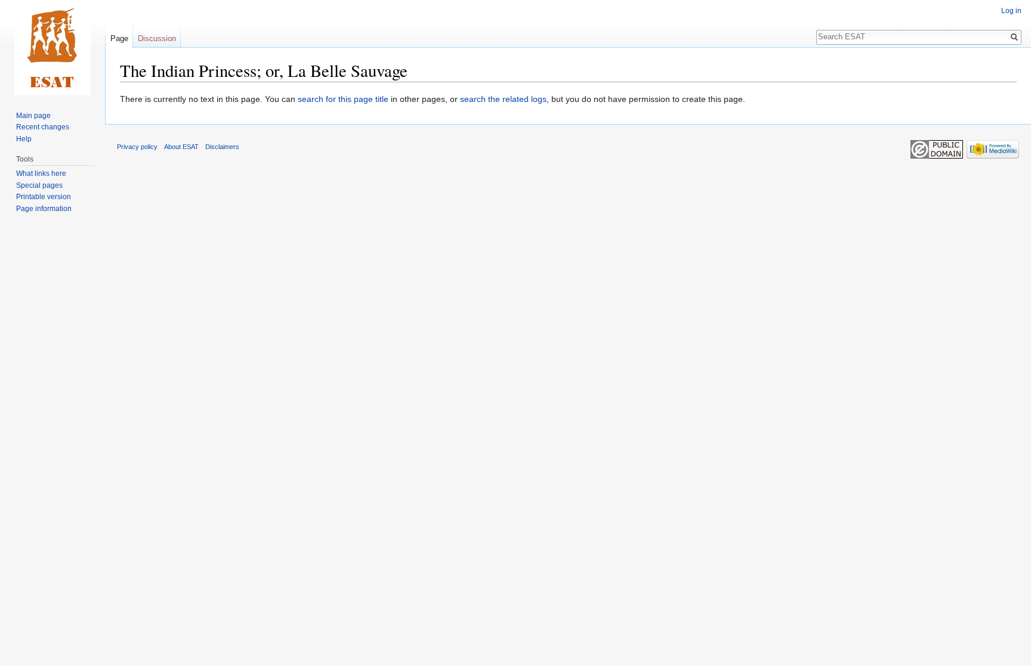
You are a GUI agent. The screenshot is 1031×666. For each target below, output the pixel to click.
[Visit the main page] (52, 47)
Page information (44, 209)
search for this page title (343, 99)
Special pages (39, 185)
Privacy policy (137, 146)
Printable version (43, 197)
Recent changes (42, 127)
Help (24, 139)
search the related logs (503, 99)
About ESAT (181, 146)
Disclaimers (222, 146)
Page (119, 38)
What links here (41, 173)
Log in (1011, 11)
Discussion (157, 38)
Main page (33, 115)
